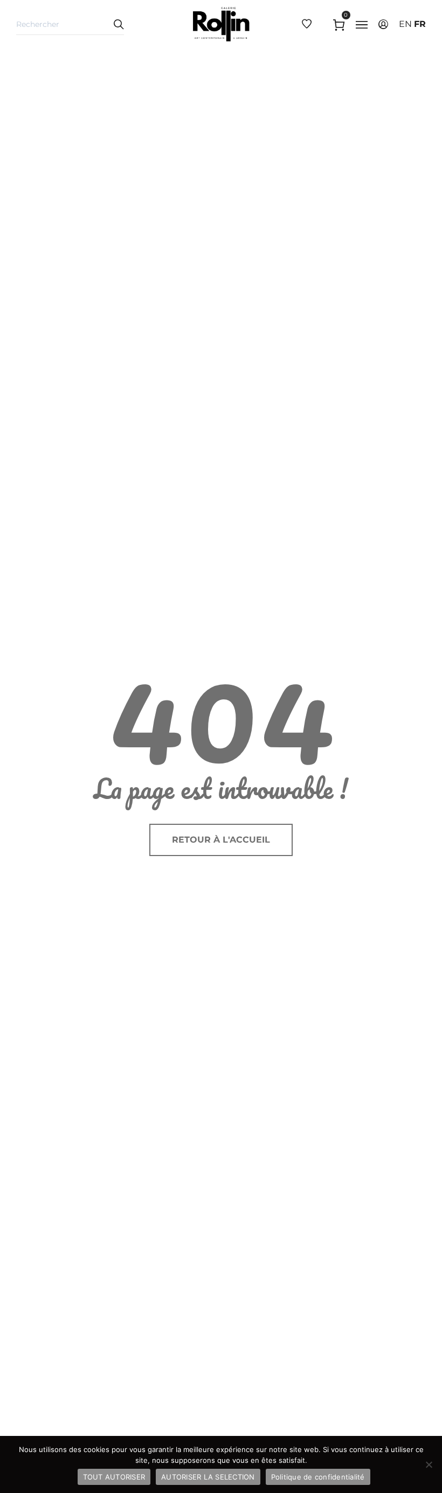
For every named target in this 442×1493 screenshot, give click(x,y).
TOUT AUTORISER (114, 1477)
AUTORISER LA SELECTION (208, 1477)
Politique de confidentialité (318, 1477)
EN (405, 24)
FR (420, 24)
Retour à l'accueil (221, 840)
